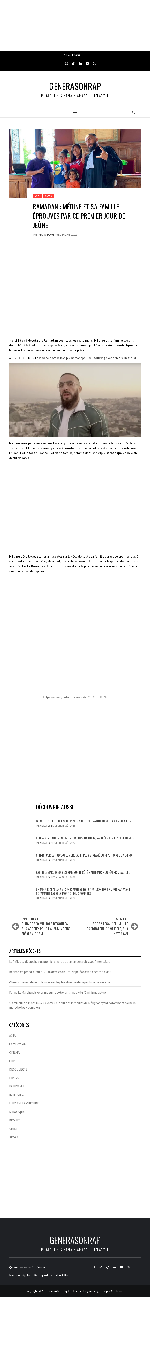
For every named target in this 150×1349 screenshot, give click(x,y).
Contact (42, 1267)
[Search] (133, 112)
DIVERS (48, 196)
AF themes (117, 1291)
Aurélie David (46, 234)
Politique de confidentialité (51, 1275)
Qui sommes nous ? (21, 1267)
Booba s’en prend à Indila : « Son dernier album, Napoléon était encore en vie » (85, 838)
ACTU (37, 196)
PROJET (14, 1120)
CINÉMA (14, 1052)
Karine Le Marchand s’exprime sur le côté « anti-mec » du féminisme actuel (83, 872)
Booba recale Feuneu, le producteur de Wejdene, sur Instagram (107, 926)
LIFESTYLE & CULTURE (24, 1103)
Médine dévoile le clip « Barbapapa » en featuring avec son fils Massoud (87, 358)
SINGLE (14, 1129)
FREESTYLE (16, 1086)
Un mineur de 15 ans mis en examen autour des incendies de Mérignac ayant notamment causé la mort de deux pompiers (83, 891)
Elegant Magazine (94, 1291)
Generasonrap (75, 86)
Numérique (17, 1112)
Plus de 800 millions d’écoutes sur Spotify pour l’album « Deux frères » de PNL (46, 926)
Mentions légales (20, 1275)
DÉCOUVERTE (18, 1069)
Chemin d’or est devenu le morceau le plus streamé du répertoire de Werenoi (84, 855)
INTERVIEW (16, 1095)
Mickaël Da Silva (48, 825)
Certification (17, 1044)
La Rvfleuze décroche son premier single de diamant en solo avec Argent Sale (84, 821)
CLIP (12, 1061)
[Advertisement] (75, 25)
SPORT (13, 1137)
